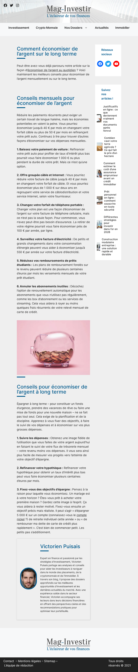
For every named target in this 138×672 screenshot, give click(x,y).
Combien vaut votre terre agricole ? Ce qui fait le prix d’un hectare (110, 147)
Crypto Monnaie (47, 27)
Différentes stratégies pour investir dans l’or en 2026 (111, 224)
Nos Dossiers (73, 27)
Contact (8, 661)
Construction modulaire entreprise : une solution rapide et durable (110, 247)
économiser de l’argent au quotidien (51, 70)
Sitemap (49, 661)
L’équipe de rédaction (18, 665)
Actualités (102, 27)
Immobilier (122, 27)
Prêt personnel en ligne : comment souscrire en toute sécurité (110, 200)
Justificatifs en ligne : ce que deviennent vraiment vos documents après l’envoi (110, 118)
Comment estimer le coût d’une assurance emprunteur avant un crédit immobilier (111, 174)
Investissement (18, 27)
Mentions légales (29, 661)
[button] (86, 28)
